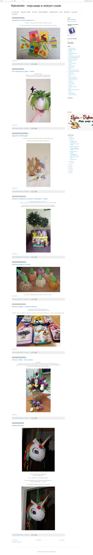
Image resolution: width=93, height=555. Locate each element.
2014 (70, 171)
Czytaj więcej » (14, 60)
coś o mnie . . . (71, 54)
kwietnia (71, 138)
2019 (70, 136)
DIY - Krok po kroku (15, 12)
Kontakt (60, 12)
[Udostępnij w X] (34, 64)
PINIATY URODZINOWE (43, 12)
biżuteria (70, 91)
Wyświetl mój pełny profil (72, 21)
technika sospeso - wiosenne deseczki (24, 306)
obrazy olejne (71, 67)
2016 (70, 168)
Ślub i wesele (71, 82)
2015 (70, 169)
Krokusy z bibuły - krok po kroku (22, 360)
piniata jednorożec (18, 425)
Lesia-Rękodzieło (72, 19)
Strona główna (14, 14)
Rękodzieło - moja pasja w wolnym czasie (36, 5)
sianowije (70, 85)
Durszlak (70, 61)
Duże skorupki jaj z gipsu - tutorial (23, 71)
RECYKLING (34, 12)
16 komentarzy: (26, 299)
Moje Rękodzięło (72, 48)
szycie (70, 68)
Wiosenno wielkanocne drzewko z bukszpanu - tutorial (29, 199)
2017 (70, 166)
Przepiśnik (71, 81)
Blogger (54, 551)
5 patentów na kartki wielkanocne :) (23, 20)
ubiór (70, 88)
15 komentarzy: (26, 128)
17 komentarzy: (26, 352)
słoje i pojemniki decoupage (74, 57)
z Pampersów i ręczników (73, 78)
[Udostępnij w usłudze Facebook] (35, 64)
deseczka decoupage (73, 86)
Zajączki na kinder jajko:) (20, 136)
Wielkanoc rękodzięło (73, 53)
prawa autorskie (74, 12)
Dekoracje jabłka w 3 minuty (21, 264)
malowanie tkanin (72, 65)
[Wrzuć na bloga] (32, 64)
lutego (71, 161)
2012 (70, 172)
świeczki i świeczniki (72, 79)
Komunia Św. (71, 72)
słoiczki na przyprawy (73, 77)
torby (69, 75)
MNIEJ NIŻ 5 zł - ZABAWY (25, 12)
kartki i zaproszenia (72, 60)
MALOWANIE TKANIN (53, 12)
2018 (70, 164)
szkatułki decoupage (72, 94)
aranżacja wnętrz (72, 74)
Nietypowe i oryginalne (73, 58)
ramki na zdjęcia (72, 93)
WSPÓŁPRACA (67, 12)
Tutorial (70, 64)
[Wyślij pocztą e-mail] (31, 64)
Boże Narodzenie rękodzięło (74, 71)
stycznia (71, 162)
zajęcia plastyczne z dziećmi (74, 70)
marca (71, 139)
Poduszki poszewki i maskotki (74, 56)
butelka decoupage (72, 63)
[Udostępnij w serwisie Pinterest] (36, 64)
